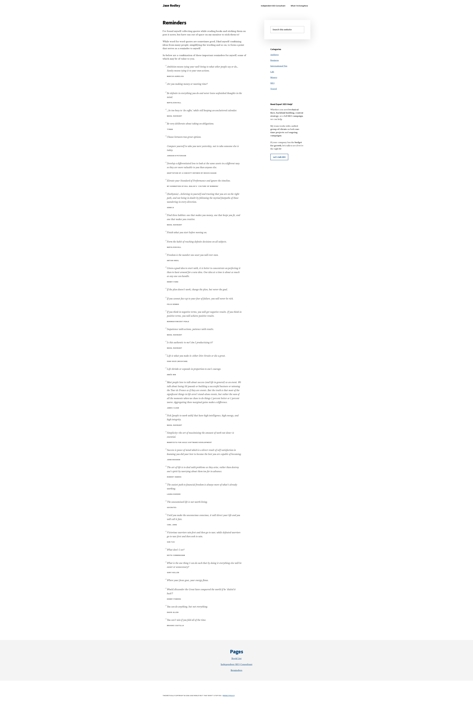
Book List (236, 658)
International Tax (278, 66)
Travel (273, 89)
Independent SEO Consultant (236, 664)
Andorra (274, 54)
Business (274, 60)
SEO (272, 83)
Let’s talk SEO (279, 157)
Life (272, 72)
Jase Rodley (171, 5)
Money (273, 77)
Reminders (236, 670)
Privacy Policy (229, 695)
